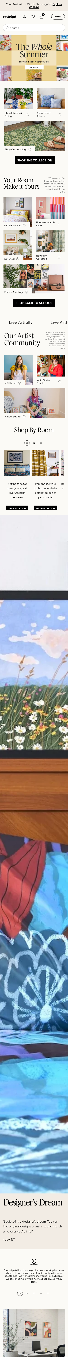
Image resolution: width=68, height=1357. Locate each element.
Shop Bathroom (45, 508)
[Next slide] (58, 1273)
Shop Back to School (34, 303)
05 (48, 1293)
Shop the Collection (34, 160)
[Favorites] (33, 17)
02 (34, 443)
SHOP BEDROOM (17, 508)
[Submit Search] (7, 27)
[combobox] (34, 27)
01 (27, 443)
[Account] (24, 17)
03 (41, 443)
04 (41, 1293)
